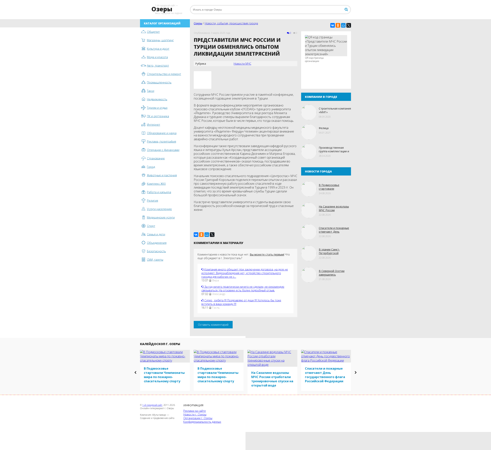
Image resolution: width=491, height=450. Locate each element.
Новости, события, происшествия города (231, 23)
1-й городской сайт (152, 405)
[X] (348, 25)
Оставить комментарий (213, 324)
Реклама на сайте (194, 411)
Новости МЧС (242, 63)
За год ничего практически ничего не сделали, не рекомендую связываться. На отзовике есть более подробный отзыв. (242, 288)
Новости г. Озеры (194, 414)
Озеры (198, 23)
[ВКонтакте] (332, 25)
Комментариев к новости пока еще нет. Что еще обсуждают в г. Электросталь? (244, 256)
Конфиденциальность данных (202, 422)
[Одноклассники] (338, 25)
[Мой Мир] (343, 25)
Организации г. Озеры (197, 418)
